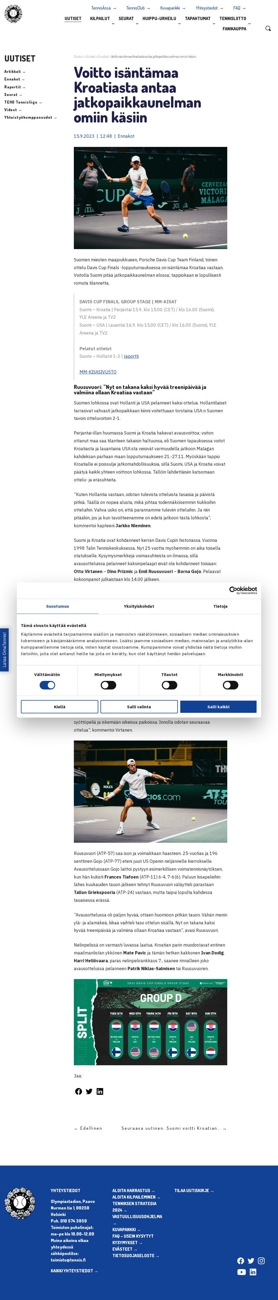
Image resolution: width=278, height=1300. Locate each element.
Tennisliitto (232, 18)
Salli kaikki (218, 706)
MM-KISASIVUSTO (98, 372)
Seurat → (13, 94)
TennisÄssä (101, 8)
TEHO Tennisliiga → (23, 102)
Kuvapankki (170, 8)
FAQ (236, 8)
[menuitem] (73, 18)
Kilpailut (100, 18)
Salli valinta (139, 706)
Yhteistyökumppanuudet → (30, 117)
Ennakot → (14, 79)
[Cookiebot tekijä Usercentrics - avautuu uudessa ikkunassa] (233, 591)
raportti (131, 356)
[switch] (108, 685)
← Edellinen (88, 1128)
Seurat (126, 18)
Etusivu (79, 56)
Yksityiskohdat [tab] (139, 606)
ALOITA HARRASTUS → (133, 1190)
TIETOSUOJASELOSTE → (136, 1255)
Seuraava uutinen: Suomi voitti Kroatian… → (174, 1128)
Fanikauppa (234, 28)
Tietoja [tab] (220, 606)
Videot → (13, 109)
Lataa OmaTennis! (4, 650)
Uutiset (73, 18)
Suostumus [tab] (57, 606)
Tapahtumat (198, 18)
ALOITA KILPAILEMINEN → (136, 1197)
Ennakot (103, 56)
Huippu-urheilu (159, 18)
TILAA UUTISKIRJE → (194, 1190)
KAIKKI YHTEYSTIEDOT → (74, 1270)
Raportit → (15, 87)
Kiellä (59, 706)
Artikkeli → (15, 71)
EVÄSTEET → (125, 1249)
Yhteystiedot (207, 8)
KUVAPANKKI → (126, 1229)
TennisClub (136, 8)
